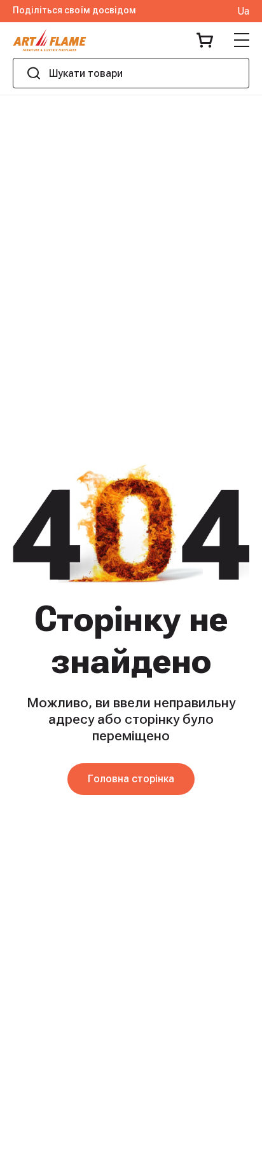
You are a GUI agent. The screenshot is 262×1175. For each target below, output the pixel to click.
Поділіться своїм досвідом (74, 10)
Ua (243, 11)
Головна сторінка (131, 779)
